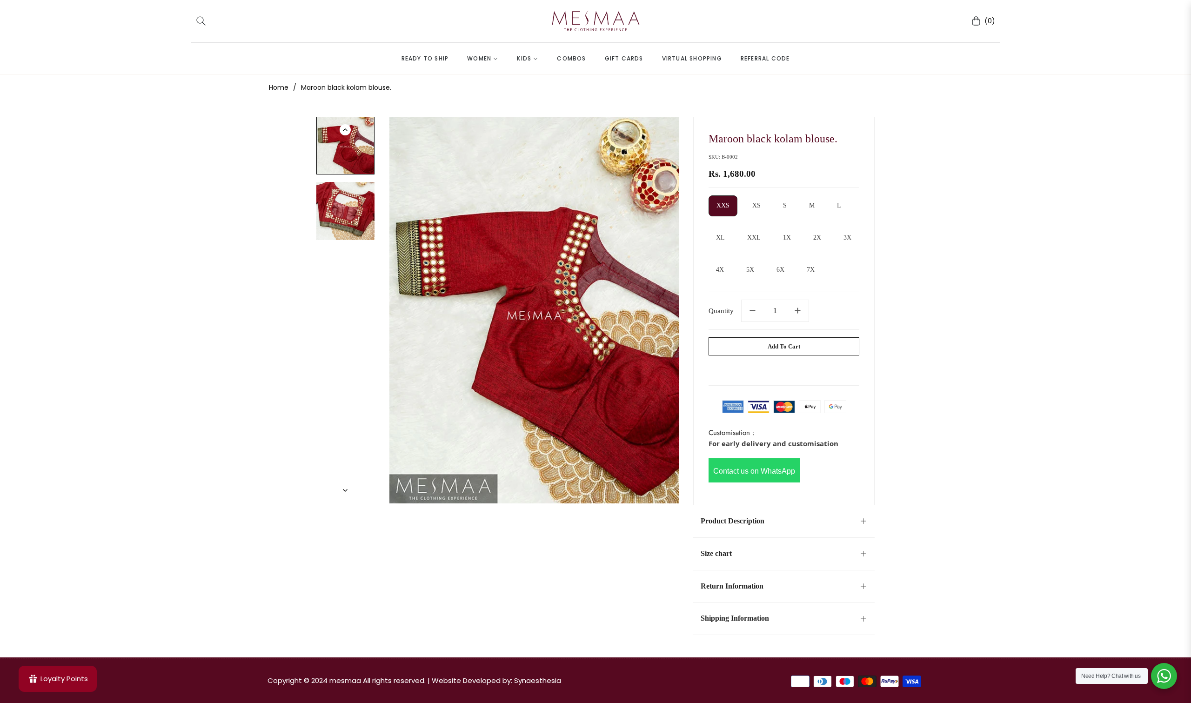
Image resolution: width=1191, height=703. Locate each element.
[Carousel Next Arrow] (345, 490)
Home (278, 87)
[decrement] (752, 311)
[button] (201, 21)
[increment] (798, 311)
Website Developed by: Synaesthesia (496, 680)
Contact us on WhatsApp (754, 471)
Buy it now (784, 368)
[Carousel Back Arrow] (345, 129)
